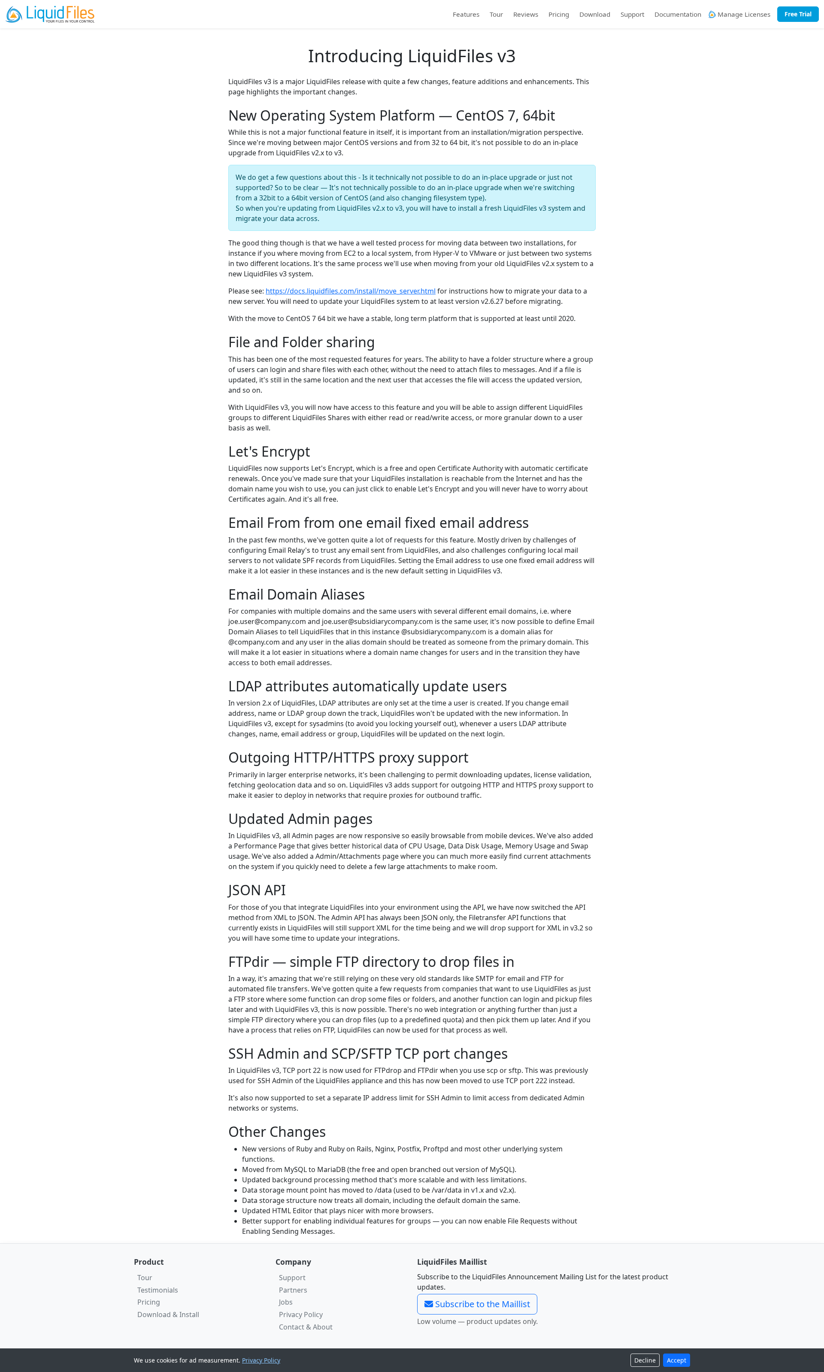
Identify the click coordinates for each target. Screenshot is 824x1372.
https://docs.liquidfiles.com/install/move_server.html (351, 291)
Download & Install (168, 1314)
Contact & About (306, 1327)
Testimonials (157, 1290)
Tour (496, 14)
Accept (676, 1360)
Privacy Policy (301, 1314)
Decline (645, 1360)
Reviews (525, 14)
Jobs (286, 1302)
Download (594, 14)
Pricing (558, 14)
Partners (293, 1290)
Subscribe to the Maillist (481, 1304)
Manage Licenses (743, 14)
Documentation (677, 14)
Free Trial (798, 14)
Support (632, 14)
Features (466, 14)
